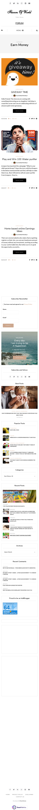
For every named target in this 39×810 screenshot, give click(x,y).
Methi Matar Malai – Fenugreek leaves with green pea (19, 568)
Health (18, 411)
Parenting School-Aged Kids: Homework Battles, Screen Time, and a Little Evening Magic (23, 513)
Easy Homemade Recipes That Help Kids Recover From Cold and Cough (19, 414)
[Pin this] (36, 119)
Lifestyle (13, 443)
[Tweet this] (32, 119)
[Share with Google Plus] (34, 119)
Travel (12, 435)
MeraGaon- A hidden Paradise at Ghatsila (23, 437)
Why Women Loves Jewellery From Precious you (17, 590)
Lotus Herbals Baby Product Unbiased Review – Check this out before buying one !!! (23, 454)
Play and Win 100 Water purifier (19, 159)
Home (8, 794)
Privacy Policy (28, 304)
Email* (5, 317)
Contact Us (20, 796)
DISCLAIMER (29, 794)
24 (10, 118)
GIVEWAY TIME (19, 92)
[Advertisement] (19, 279)
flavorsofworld (21, 95)
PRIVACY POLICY (17, 794)
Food (13, 411)
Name (4, 309)
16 (9, 188)
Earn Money (19, 89)
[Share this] (30, 119)
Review (12, 450)
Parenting (24, 411)
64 (7, 607)
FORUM (19, 23)
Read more (19, 111)
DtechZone (23, 801)
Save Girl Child (14, 430)
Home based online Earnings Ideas (19, 230)
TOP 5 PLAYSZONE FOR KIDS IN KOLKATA (14, 506)
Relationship (20, 443)
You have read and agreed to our (18, 304)
